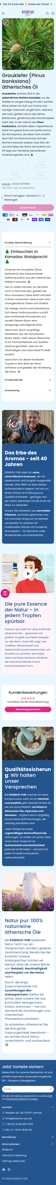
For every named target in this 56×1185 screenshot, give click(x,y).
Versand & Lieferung (14, 1155)
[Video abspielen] (28, 573)
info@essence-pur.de (19, 1118)
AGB (50, 1096)
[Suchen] (47, 13)
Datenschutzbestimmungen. (22, 1099)
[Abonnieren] (51, 1089)
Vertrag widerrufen (13, 1161)
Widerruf (7, 1149)
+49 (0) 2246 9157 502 (19, 1124)
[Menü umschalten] (3, 13)
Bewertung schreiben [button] (28, 709)
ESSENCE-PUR (19, 1178)
